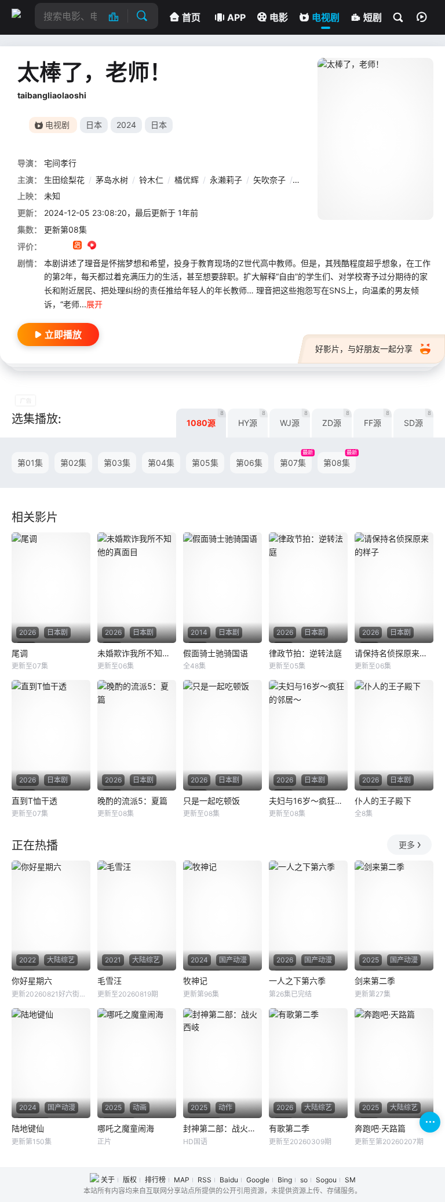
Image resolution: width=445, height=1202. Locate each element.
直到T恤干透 (34, 801)
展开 (94, 304)
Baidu (229, 1179)
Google (257, 1179)
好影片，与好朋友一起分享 (364, 349)
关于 (108, 1179)
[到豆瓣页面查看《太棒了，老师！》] (48, 246)
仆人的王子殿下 (383, 801)
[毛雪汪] (136, 916)
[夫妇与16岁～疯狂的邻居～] (308, 735)
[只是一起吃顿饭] (222, 735)
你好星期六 (32, 981)
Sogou (326, 1179)
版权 (130, 1179)
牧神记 (195, 981)
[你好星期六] (51, 916)
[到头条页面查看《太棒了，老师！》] (120, 246)
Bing (285, 1179)
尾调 (20, 653)
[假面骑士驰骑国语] (222, 587)
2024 (126, 125)
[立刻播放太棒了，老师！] (375, 139)
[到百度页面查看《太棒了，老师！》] (135, 246)
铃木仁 (151, 180)
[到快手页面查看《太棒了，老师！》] (77, 246)
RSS (204, 1179)
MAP (181, 1179)
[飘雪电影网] (20, 13)
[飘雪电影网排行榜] (120, 16)
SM (350, 1179)
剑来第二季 (375, 981)
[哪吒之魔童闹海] (136, 1063)
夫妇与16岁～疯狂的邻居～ (308, 801)
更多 (407, 845)
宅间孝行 (60, 163)
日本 (94, 125)
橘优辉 (186, 180)
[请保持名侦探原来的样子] (394, 587)
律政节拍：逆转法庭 (305, 653)
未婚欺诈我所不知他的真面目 (136, 653)
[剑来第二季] (394, 916)
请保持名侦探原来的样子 (394, 653)
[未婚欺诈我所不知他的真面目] (136, 587)
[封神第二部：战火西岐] (222, 1063)
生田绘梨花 (64, 180)
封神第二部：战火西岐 (222, 1128)
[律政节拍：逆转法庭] (308, 587)
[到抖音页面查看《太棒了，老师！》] (63, 246)
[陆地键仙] (51, 1063)
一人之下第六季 (297, 981)
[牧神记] (222, 916)
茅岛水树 (112, 180)
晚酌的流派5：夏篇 (132, 801)
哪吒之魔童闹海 (125, 1128)
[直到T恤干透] (51, 735)
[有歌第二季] (308, 1063)
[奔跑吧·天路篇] (394, 1063)
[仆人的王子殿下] (394, 735)
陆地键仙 (28, 1128)
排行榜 (155, 1179)
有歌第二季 (289, 1128)
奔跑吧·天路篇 (380, 1128)
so (304, 1179)
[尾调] (51, 587)
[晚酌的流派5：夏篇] (136, 735)
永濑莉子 (226, 180)
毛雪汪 (109, 981)
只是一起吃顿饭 (211, 801)
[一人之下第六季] (308, 916)
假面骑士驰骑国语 (215, 653)
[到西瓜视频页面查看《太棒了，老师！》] (91, 246)
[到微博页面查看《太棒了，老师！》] (106, 246)
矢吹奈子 (269, 180)
